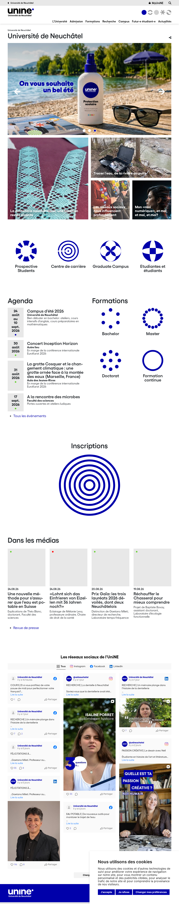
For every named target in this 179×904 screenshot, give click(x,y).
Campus (124, 21)
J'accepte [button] (106, 892)
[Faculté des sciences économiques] (168, 12)
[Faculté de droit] (162, 12)
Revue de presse (26, 628)
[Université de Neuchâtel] (21, 12)
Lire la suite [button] (16, 694)
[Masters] (152, 320)
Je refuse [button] (123, 892)
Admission (76, 21)
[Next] (161, 91)
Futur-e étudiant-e (144, 21)
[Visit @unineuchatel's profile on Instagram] (69, 678)
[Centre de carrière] (68, 252)
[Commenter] (18, 699)
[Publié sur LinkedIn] (166, 679)
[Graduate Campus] (110, 252)
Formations (92, 21)
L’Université (59, 21)
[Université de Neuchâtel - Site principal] (21, 892)
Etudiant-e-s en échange (88, 479)
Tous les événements (29, 416)
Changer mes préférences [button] (151, 892)
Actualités (164, 21)
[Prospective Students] (26, 252)
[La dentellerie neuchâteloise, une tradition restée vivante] (48, 178)
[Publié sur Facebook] (55, 679)
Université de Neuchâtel (22, 3)
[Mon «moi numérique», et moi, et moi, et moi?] (151, 199)
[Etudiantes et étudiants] (152, 252)
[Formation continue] (152, 362)
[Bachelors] (110, 320)
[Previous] (17, 91)
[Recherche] (170, 3)
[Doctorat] (110, 362)
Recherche (109, 21)
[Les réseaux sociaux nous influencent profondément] (110, 199)
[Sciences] (156, 12)
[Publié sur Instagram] (111, 679)
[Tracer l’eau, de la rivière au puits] (131, 158)
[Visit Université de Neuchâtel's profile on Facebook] (13, 678)
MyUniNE (157, 3)
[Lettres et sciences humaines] (149, 12)
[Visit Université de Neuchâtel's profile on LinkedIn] (124, 678)
